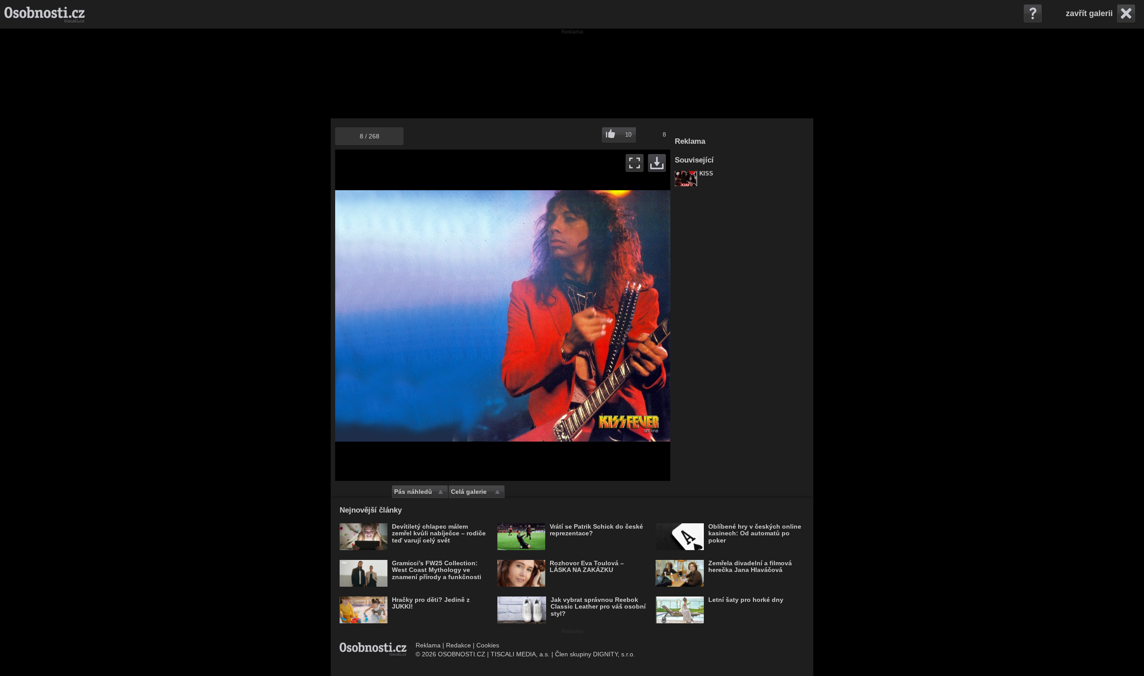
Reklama (428, 645)
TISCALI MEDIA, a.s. (520, 654)
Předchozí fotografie (419, 315)
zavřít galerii (1089, 13)
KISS (706, 174)
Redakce (458, 645)
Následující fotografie (586, 315)
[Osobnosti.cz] (44, 14)
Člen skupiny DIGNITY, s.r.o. (595, 654)
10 (628, 134)
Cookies (487, 645)
